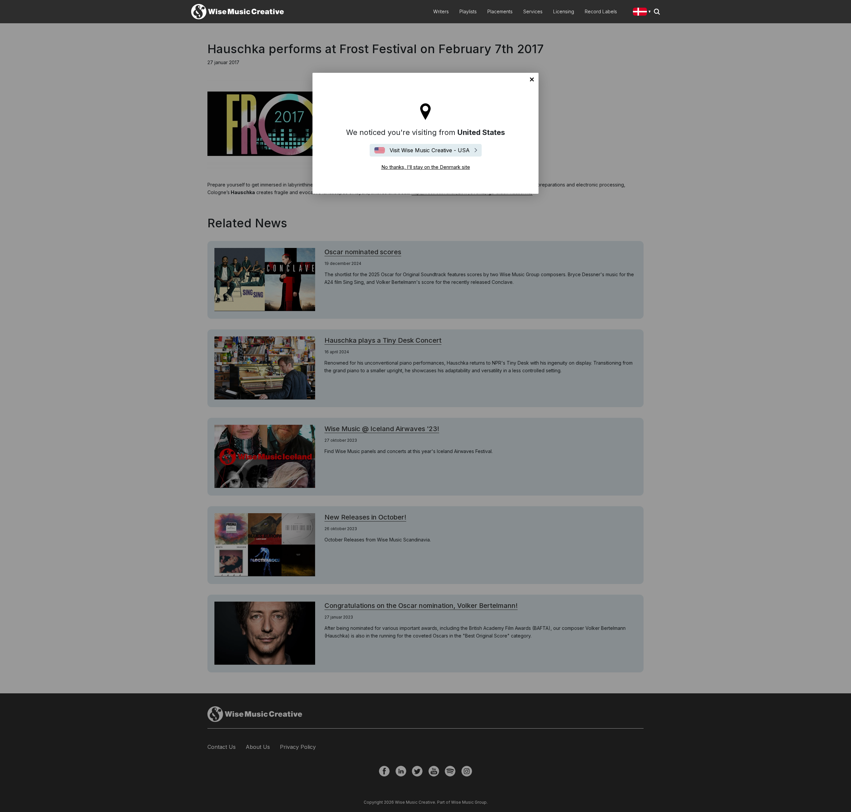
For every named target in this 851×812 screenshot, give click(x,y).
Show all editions (643, 12)
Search (657, 12)
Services (533, 11)
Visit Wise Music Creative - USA (430, 150)
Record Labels (601, 11)
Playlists (468, 11)
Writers (441, 11)
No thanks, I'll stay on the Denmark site (532, 79)
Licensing (563, 11)
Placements (500, 11)
